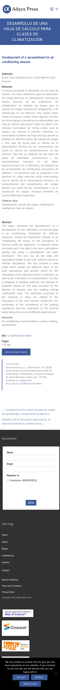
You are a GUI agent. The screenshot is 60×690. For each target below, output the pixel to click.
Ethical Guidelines (10, 580)
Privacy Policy (8, 592)
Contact (5, 570)
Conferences (8, 555)
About (5, 542)
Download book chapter (16, 352)
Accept (21, 677)
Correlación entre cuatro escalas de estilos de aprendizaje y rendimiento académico (29, 411)
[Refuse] (56, 674)
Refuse (39, 677)
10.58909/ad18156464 (19, 335)
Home (5, 535)
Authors (5, 562)
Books (5, 549)
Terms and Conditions (12, 586)
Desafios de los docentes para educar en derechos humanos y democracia (26, 421)
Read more (30, 683)
